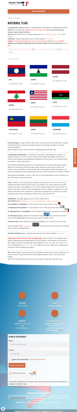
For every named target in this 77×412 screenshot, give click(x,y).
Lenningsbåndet (40, 201)
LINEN (54, 34)
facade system (27, 226)
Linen (31, 201)
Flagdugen (25, 201)
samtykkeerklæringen (36, 359)
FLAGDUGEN (47, 34)
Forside (10, 18)
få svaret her (49, 39)
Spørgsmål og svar (75, 156)
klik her (50, 41)
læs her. (61, 330)
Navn (11, 341)
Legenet (55, 201)
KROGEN (59, 34)
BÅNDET (10, 36)
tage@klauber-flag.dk (55, 306)
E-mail (11, 350)
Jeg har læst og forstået (28, 359)
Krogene (48, 201)
